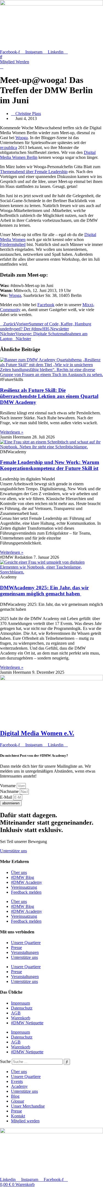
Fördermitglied (13, 244)
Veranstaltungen (25, 952)
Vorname (8, 785)
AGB (16, 1013)
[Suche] (67, 1062)
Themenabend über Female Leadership (34, 171)
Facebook (45, 304)
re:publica (8, 147)
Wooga (21, 137)
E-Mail (6, 797)
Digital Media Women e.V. (37, 733)
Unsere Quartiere (26, 942)
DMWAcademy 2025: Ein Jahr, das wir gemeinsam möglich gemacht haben (44, 591)
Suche (5, 1061)
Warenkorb (20, 1018)
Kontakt (18, 1116)
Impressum (20, 1003)
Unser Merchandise (28, 1106)
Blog (15, 1096)
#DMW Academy (26, 882)
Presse (16, 947)
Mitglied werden (25, 1121)
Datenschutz (21, 1008)
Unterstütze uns (24, 957)
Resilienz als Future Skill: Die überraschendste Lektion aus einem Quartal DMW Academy (49, 396)
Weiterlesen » (11, 432)
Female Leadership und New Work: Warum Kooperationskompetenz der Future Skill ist (49, 465)
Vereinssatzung (24, 887)
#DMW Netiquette (27, 1022)
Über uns (19, 872)
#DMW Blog (22, 877)
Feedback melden (26, 892)
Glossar (17, 1101)
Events (17, 1081)
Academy (19, 1086)
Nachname (10, 791)
